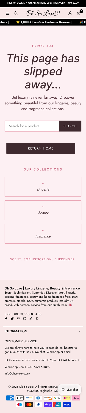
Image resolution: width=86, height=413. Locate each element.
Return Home (41, 148)
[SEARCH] (16, 13)
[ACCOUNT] (70, 13)
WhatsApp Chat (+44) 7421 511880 (27, 367)
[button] (78, 13)
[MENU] (7, 13)
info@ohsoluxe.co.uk (17, 373)
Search (70, 126)
